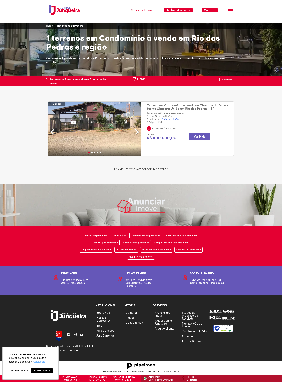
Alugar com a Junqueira (163, 322)
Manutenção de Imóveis (192, 325)
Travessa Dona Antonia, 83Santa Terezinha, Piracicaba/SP (208, 281)
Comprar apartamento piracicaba (171, 242)
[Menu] (230, 11)
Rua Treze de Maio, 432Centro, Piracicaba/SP (74, 281)
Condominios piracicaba (188, 249)
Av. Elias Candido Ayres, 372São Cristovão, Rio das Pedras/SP (142, 282)
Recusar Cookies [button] (19, 370)
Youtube (81, 334)
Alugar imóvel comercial (141, 256)
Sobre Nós (103, 312)
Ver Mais (199, 136)
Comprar (131, 312)
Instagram (75, 334)
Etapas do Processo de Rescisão (190, 315)
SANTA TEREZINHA (202, 272)
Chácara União (170, 119)
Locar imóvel (119, 235)
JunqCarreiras (105, 335)
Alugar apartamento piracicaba (181, 235)
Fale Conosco (105, 330)
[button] (89, 152)
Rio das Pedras (136, 272)
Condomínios (134, 322)
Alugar (130, 317)
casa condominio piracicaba (156, 249)
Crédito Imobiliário (194, 331)
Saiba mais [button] (39, 362)
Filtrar (141, 79)
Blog (99, 325)
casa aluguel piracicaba (106, 242)
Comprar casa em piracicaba (145, 235)
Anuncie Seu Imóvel (162, 314)
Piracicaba (69, 272)
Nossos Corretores (103, 319)
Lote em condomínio (126, 249)
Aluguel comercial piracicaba (96, 249)
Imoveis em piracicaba (96, 235)
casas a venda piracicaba (136, 242)
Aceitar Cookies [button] (42, 370)
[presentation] (52, 131)
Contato (209, 10)
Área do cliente (164, 328)
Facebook (68, 334)
